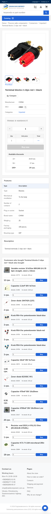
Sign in (40, 6)
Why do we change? (34, 495)
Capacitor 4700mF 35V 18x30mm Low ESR (27, 409)
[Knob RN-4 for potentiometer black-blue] (7, 317)
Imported (42, 23)
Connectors (33, 23)
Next (10, 85)
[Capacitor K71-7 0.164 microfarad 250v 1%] (7, 444)
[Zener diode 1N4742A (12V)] (7, 302)
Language (35, 1)
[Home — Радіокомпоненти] (16, 6)
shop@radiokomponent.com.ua (13, 488)
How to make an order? (35, 477)
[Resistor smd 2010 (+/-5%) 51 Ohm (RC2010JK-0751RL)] (7, 427)
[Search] (46, 12)
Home (4, 23)
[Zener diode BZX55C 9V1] (7, 378)
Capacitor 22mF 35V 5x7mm (23, 360)
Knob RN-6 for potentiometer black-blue (28, 345)
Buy (41, 280)
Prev (7, 85)
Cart (46, 6)
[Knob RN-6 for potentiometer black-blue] (7, 347)
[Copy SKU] (25, 107)
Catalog (7, 18)
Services (30, 488)
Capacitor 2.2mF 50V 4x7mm (23, 286)
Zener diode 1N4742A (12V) (22, 301)
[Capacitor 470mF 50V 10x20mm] (7, 393)
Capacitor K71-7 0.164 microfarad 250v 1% (27, 444)
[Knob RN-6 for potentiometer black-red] (7, 332)
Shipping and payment (35, 484)
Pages (4, 1)
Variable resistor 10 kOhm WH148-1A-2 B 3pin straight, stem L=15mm (28, 269)
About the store (32, 473)
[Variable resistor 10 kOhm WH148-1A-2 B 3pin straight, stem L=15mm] (7, 270)
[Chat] (45, 508)
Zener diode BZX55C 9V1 (22, 377)
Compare (35, 6)
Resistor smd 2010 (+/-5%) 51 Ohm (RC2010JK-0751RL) (26, 426)
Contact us (44, 1)
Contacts (30, 480)
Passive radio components (17, 23)
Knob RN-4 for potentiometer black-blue (28, 315)
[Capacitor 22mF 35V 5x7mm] (7, 362)
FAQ (28, 491)
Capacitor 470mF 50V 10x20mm (24, 391)
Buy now (25, 147)
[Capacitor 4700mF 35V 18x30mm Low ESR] (7, 410)
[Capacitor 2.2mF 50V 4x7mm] (7, 287)
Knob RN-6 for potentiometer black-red (28, 330)
